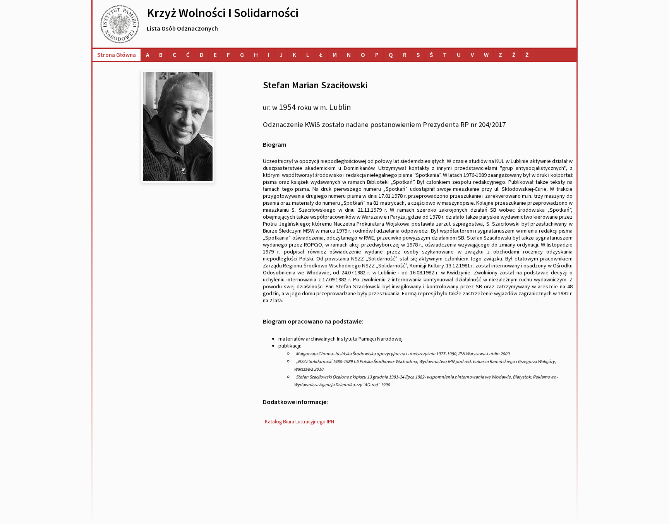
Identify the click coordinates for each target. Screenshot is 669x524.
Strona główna (116, 54)
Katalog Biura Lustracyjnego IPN (299, 421)
